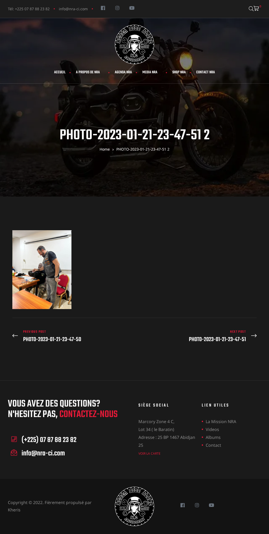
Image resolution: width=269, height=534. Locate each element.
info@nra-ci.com (73, 8)
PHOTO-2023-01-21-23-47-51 (197, 336)
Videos (212, 429)
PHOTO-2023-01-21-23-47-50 (72, 336)
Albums (213, 437)
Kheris (14, 510)
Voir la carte (149, 453)
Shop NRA (179, 72)
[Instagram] (117, 8)
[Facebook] (103, 8)
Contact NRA (205, 72)
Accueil (59, 72)
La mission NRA (221, 421)
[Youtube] (132, 8)
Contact (213, 445)
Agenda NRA (123, 72)
